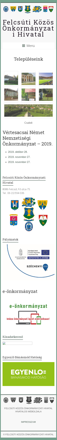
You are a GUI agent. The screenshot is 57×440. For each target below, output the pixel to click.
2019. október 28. (18, 152)
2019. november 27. (19, 157)
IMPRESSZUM (28, 422)
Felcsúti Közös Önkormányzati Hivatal (28, 28)
